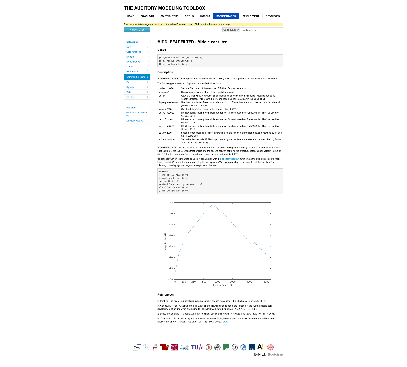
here (202, 24)
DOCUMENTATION (226, 16)
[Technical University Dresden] (235, 347)
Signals (130, 87)
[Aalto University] (261, 347)
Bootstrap (275, 354)
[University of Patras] (209, 347)
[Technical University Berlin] (164, 347)
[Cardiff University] (174, 347)
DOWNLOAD (147, 16)
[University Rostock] (243, 347)
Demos (130, 66)
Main (128, 46)
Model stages (133, 61)
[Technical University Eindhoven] (197, 347)
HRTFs (130, 97)
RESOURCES (273, 16)
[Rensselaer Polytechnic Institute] (217, 347)
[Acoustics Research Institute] (146, 347)
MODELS (205, 16)
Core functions (133, 51)
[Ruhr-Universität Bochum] (252, 347)
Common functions (135, 76)
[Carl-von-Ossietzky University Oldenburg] (184, 347)
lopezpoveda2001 (135, 120)
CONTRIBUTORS (169, 16)
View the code (137, 29)
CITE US (189, 16)
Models (130, 56)
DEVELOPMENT (250, 16)
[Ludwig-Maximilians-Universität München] (226, 347)
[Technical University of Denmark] (155, 347)
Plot (128, 82)
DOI (225, 321)
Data (128, 92)
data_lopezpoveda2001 (137, 114)
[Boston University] (270, 347)
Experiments (132, 71)
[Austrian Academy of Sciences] (137, 347)
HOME (130, 16)
